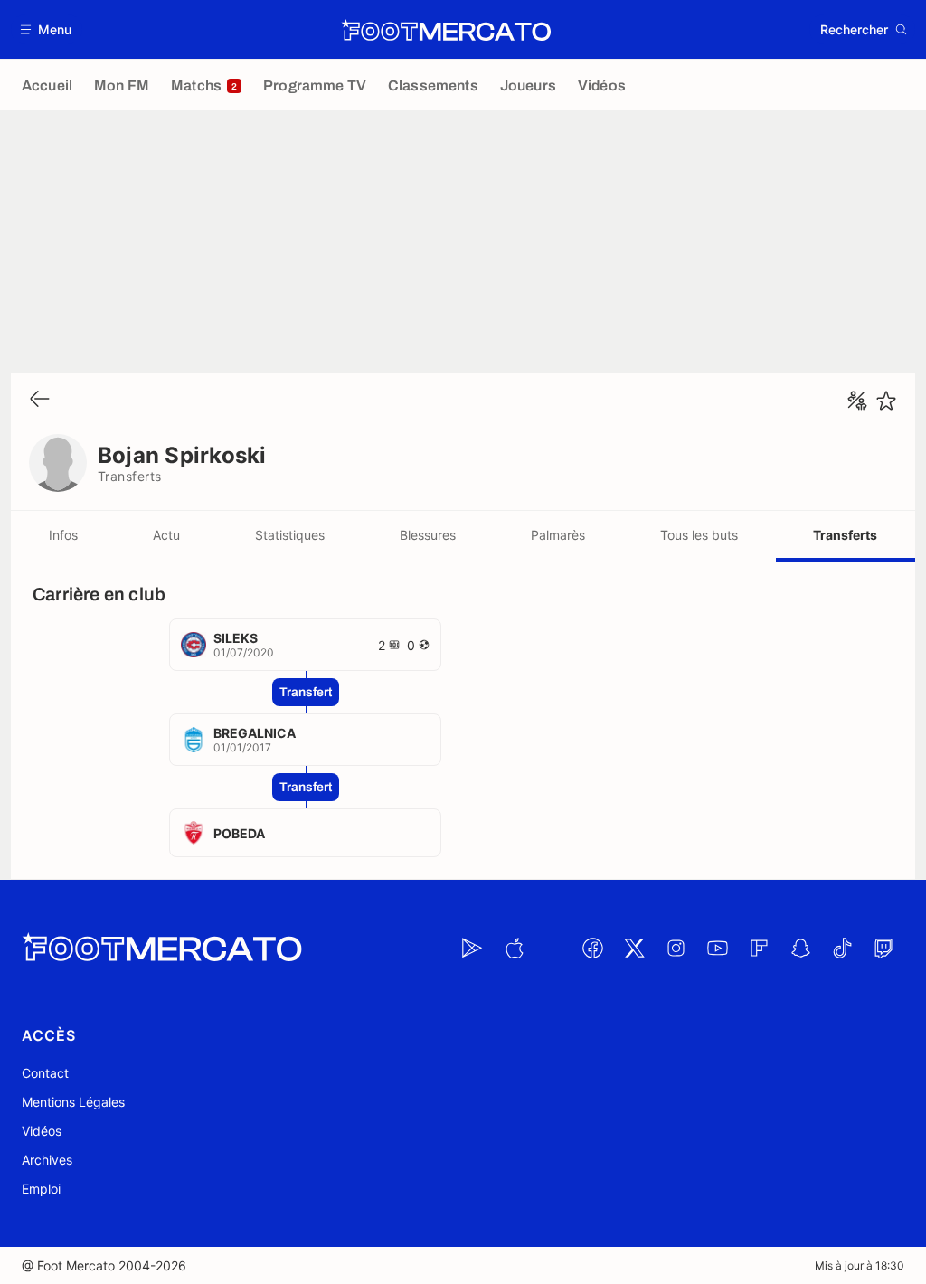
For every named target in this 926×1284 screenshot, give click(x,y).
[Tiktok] (841, 947)
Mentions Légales (73, 1101)
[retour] (40, 400)
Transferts (845, 535)
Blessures (428, 535)
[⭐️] (886, 400)
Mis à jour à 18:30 (859, 1265)
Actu (166, 535)
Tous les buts (699, 535)
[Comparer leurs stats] (857, 400)
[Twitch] (883, 947)
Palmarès (558, 535)
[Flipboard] (758, 947)
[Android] (472, 947)
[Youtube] (717, 947)
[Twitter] (633, 947)
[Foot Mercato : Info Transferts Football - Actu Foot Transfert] (446, 30)
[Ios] (513, 947)
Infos (63, 535)
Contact (45, 1073)
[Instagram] (675, 947)
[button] (46, 29)
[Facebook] (592, 947)
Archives (47, 1159)
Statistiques (290, 535)
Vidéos (41, 1130)
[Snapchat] (800, 947)
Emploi (41, 1188)
